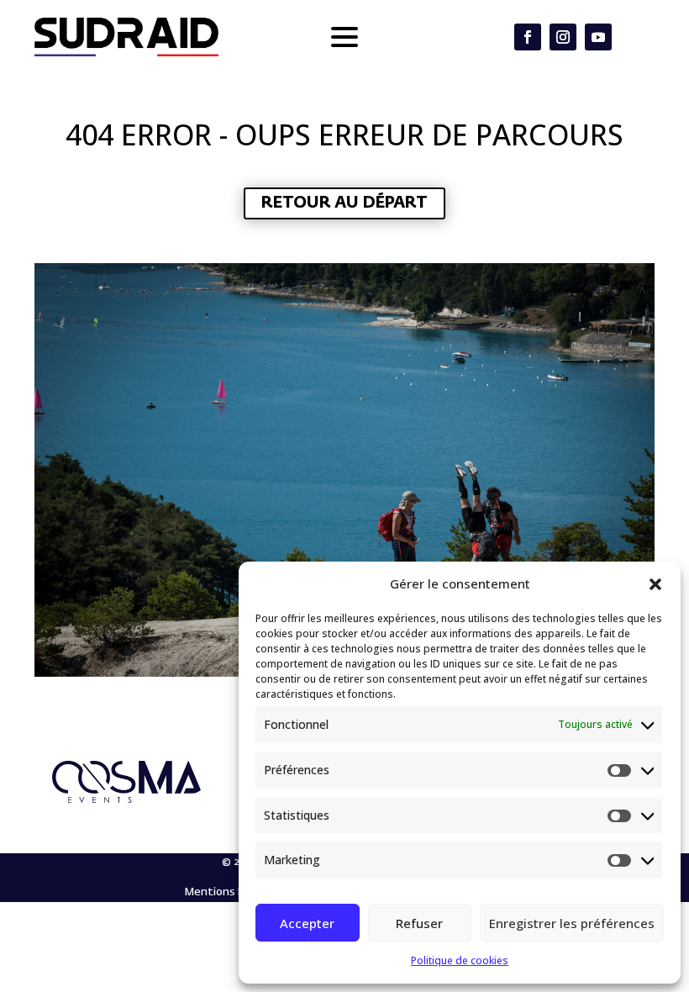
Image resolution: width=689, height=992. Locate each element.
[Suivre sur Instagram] (563, 37)
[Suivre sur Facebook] (527, 37)
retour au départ (344, 203)
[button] (655, 584)
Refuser (419, 923)
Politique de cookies (459, 960)
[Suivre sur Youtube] (598, 37)
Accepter (307, 923)
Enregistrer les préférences (572, 923)
